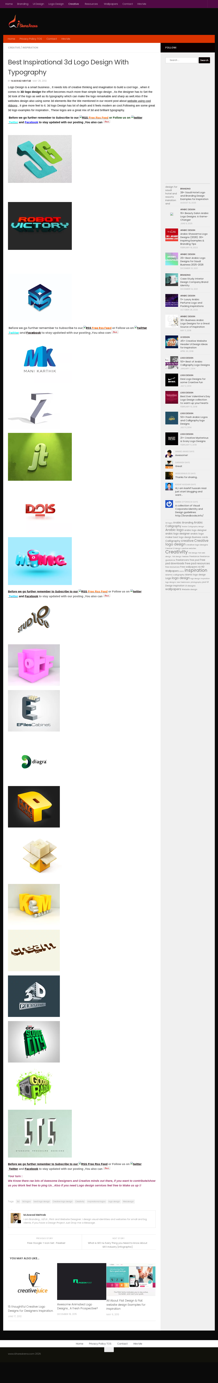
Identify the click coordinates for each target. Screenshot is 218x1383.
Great (178, 466)
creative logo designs (197, 544)
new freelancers (183, 582)
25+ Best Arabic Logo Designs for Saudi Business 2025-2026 (192, 261)
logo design (114, 1201)
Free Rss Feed (97, 1164)
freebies (185, 556)
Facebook (33, 333)
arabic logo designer (177, 533)
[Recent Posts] (171, 180)
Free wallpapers (188, 566)
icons (181, 571)
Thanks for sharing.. (186, 477)
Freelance (194, 556)
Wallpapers (111, 4)
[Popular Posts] (182, 180)
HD (199, 567)
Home (9, 4)
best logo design (42, 1201)
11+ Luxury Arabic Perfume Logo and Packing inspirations (192, 303)
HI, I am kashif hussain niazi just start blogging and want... (191, 491)
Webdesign (128, 1201)
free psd (194, 560)
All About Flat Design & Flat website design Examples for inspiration (126, 1305)
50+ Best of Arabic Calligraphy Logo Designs (195, 363)
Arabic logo (174, 530)
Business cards (200, 537)
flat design (193, 553)
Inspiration (30, 47)
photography (196, 582)
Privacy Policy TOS (31, 39)
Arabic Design (187, 209)
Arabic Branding (183, 522)
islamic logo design (195, 574)
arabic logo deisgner (195, 530)
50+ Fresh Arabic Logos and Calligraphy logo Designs (194, 420)
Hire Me (141, 4)
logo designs (170, 582)
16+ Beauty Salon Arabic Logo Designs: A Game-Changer (194, 216)
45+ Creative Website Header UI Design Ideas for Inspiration (194, 344)
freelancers (182, 560)
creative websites (188, 548)
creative (187, 541)
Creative (73, 4)
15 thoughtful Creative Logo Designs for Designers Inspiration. (30, 1309)
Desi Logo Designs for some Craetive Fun (193, 380)
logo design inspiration (200, 578)
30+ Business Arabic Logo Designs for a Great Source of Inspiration (195, 323)
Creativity (79, 1201)
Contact (127, 4)
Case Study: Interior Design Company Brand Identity (194, 282)
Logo (168, 578)
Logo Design (56, 4)
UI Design (38, 4)
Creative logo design (62, 1201)
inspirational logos (96, 1201)
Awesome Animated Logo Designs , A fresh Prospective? (77, 1306)
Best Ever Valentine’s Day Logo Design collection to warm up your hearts (195, 400)
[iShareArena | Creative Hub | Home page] (23, 21)
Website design (189, 589)
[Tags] (204, 180)
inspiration (195, 570)
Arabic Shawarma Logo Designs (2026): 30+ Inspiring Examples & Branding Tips (194, 239)
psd (204, 582)
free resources (172, 567)
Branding (22, 4)
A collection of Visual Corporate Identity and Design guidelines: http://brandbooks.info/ (189, 510)
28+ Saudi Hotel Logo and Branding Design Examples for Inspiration (194, 196)
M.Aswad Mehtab (21, 80)
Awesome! (181, 455)
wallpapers (173, 589)
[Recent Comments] (193, 180)
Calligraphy (172, 541)
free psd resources (197, 563)
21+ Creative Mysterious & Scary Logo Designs (194, 439)
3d (18, 1201)
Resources (91, 4)
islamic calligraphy (174, 574)
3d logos (26, 1201)
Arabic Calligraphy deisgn (193, 526)
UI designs (190, 585)
